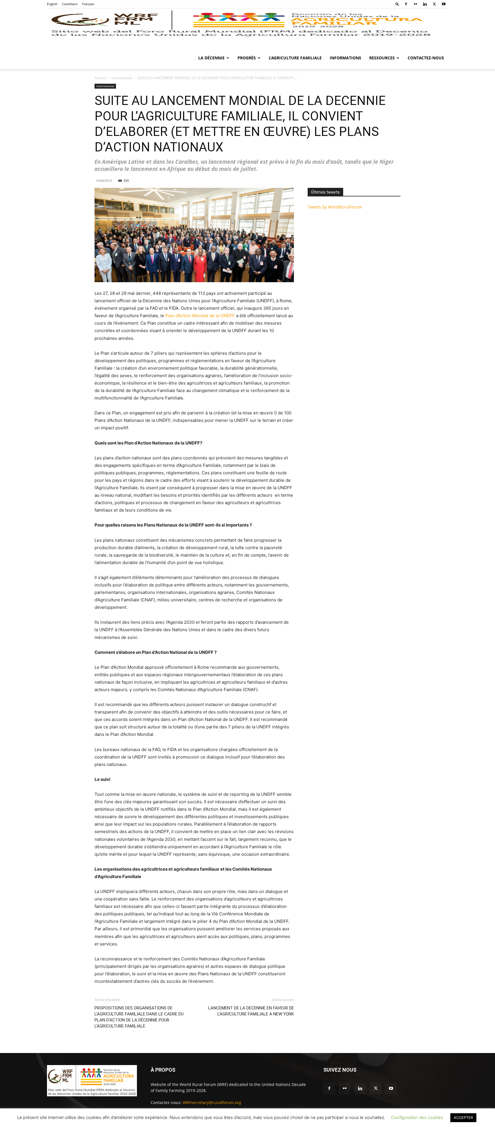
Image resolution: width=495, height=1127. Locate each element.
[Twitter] (434, 4)
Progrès (246, 58)
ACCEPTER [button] (463, 1117)
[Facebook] (406, 4)
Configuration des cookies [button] (417, 1117)
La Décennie (211, 58)
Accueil (100, 77)
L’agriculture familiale (295, 58)
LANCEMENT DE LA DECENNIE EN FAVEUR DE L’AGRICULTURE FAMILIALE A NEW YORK (251, 1011)
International (121, 77)
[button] (397, 4)
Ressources (382, 58)
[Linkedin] (425, 4)
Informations (345, 58)
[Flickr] (415, 4)
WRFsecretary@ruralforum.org (212, 1102)
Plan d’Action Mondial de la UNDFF (200, 315)
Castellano (70, 4)
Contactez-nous (426, 58)
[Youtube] (443, 4)
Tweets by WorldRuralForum (335, 207)
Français (88, 4)
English (52, 4)
